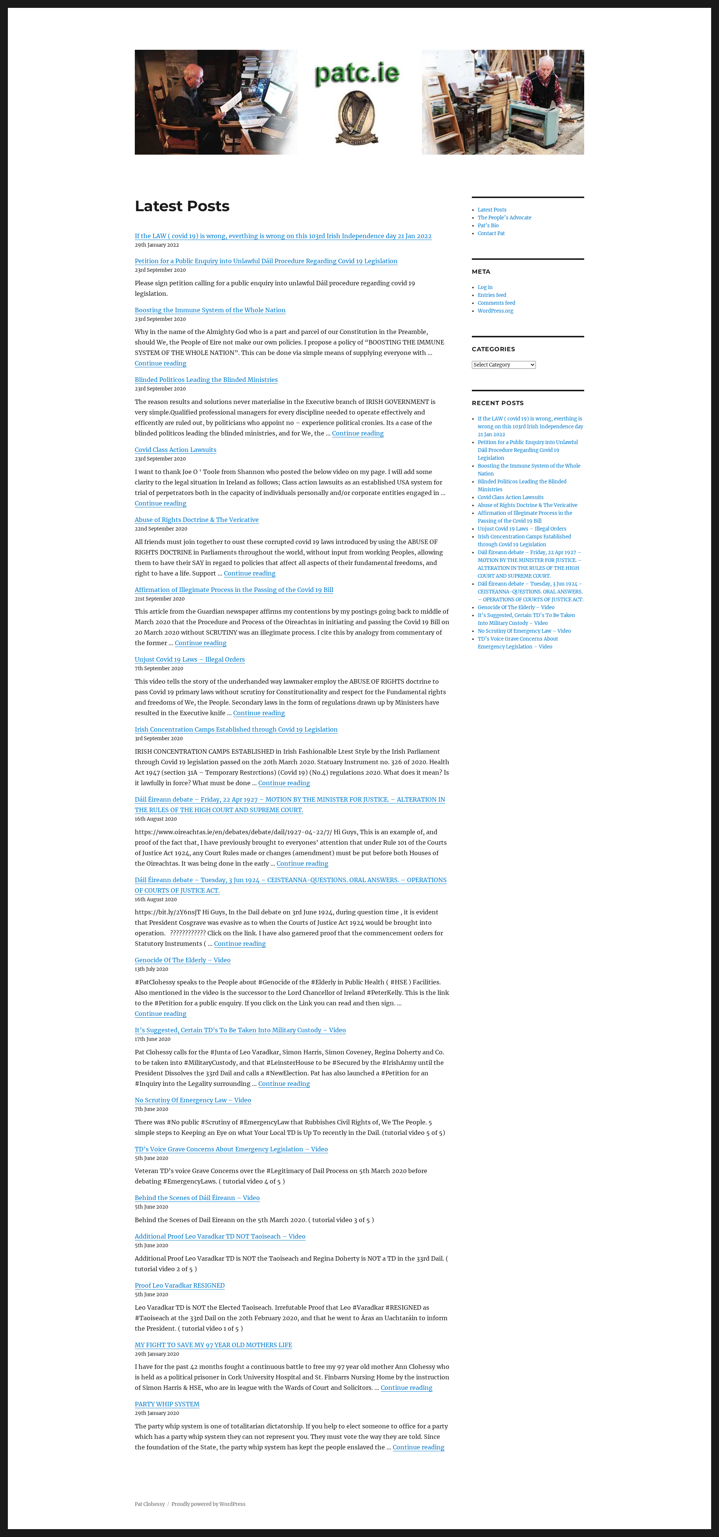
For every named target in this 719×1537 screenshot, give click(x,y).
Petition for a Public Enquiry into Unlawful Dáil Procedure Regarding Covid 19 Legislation (266, 261)
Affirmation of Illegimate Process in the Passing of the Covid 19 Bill (234, 589)
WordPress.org (495, 311)
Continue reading (160, 363)
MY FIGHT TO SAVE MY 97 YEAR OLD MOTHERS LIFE (213, 1345)
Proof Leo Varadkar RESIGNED (180, 1285)
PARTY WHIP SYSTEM (167, 1404)
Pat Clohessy (150, 1504)
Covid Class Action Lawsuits (175, 449)
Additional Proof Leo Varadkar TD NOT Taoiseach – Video (220, 1236)
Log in (485, 287)
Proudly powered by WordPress (209, 1504)
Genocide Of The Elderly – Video (183, 960)
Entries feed (492, 295)
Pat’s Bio (488, 225)
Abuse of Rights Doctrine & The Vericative (197, 519)
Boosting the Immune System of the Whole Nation (210, 310)
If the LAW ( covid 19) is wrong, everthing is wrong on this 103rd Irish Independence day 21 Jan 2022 (283, 236)
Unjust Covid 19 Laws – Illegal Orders (190, 659)
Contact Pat (491, 233)
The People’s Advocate (504, 218)
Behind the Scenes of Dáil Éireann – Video (197, 1198)
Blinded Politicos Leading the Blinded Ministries (206, 379)
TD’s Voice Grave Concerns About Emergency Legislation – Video (231, 1149)
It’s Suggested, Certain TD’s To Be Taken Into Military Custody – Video (240, 1030)
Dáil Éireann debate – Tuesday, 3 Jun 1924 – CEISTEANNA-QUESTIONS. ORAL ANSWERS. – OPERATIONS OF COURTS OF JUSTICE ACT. (530, 592)
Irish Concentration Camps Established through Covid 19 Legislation (236, 729)
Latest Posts (492, 210)
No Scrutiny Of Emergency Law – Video (193, 1100)
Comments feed (496, 303)
